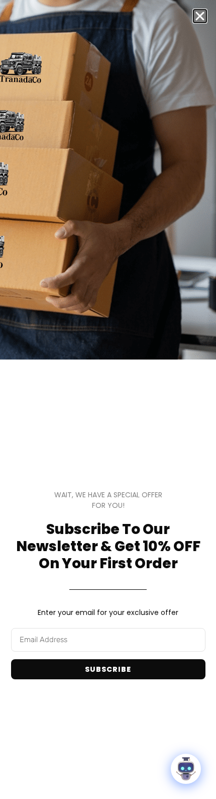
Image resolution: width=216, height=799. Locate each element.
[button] (200, 16)
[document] (108, 399)
